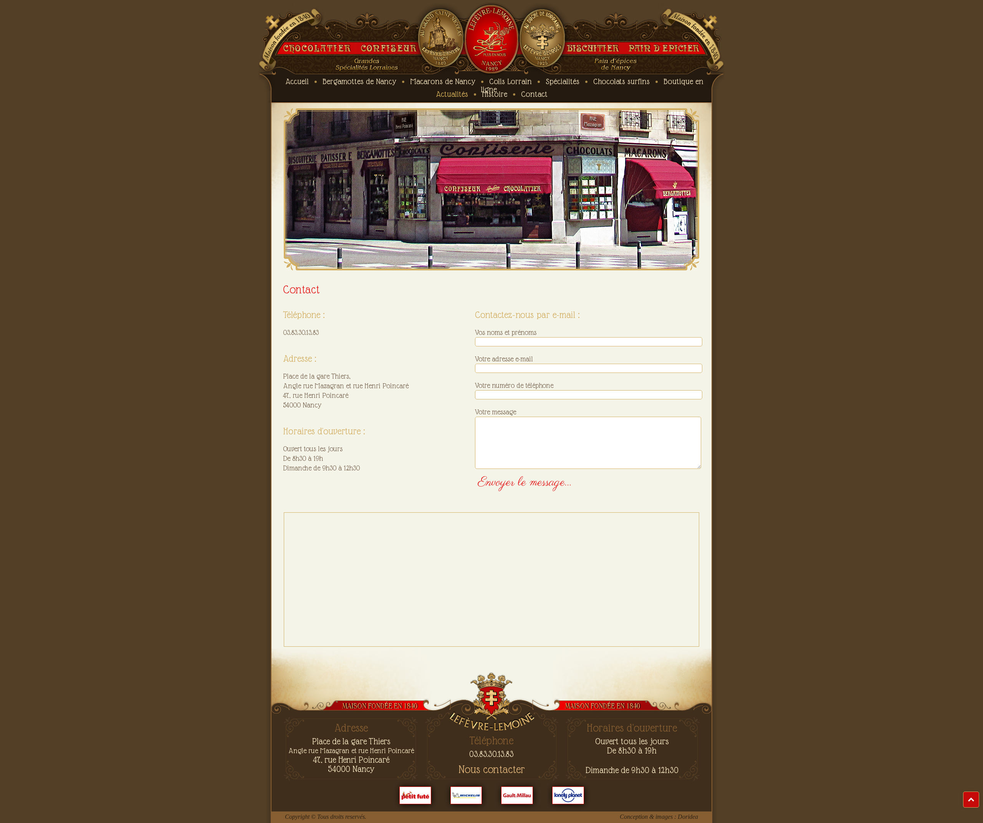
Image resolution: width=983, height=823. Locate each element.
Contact (534, 94)
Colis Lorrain (510, 81)
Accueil (297, 81)
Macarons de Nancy (442, 81)
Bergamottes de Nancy (359, 81)
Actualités (452, 94)
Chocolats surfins (621, 81)
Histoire (494, 94)
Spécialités (562, 81)
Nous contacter (491, 769)
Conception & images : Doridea (659, 816)
